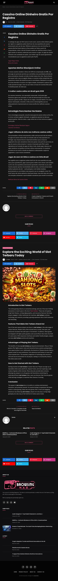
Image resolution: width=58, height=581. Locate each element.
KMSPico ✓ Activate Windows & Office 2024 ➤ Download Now (15, 434)
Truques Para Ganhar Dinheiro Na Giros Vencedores (27, 554)
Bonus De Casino (13, 63)
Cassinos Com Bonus (14, 127)
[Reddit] (4, 49)
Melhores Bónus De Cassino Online (18, 179)
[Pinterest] (4, 45)
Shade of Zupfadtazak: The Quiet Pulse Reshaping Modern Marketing (32, 526)
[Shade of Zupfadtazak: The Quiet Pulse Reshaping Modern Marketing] (7, 528)
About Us (32, 572)
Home (4, 6)
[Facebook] (4, 37)
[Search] (54, 2)
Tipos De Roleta (36, 408)
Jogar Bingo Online (13, 61)
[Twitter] (4, 41)
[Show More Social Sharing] (36, 26)
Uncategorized (7, 248)
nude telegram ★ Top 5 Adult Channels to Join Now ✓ (42, 434)
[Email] (4, 57)
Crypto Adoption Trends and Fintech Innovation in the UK (42, 197)
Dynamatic (36, 575)
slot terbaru (34, 311)
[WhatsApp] (4, 53)
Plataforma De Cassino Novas (20, 547)
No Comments (21, 22)
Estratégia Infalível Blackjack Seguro (18, 125)
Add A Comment (29, 216)
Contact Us (40, 572)
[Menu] (4, 2)
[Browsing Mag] (29, 2)
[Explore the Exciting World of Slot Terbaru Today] (29, 284)
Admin (8, 259)
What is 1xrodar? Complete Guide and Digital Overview (16, 409)
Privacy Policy (23, 572)
